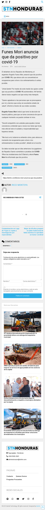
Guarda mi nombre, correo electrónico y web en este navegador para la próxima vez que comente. (20, 290)
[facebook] (9, 2)
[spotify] (7, 499)
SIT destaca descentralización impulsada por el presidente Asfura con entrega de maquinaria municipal (20, 335)
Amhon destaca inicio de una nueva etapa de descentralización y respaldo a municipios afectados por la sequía (22, 400)
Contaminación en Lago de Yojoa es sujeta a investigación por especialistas (10, 232)
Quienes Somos (21, 476)
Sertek (38, 506)
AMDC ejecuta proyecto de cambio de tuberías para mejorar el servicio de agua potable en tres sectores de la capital (22, 367)
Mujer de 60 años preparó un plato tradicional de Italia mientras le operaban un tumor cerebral (33, 232)
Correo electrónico (29, 281)
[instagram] (6, 2)
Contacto (9, 476)
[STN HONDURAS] (22, 10)
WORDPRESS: (7, 245)
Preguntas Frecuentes (14, 479)
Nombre (6, 281)
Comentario (7, 264)
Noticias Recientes (11, 305)
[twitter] (3, 2)
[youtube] (18, 499)
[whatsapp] (13, 499)
